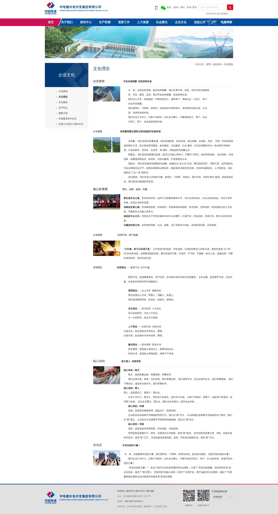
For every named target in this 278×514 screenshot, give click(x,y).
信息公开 (200, 22)
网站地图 (150, 491)
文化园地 (63, 91)
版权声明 (130, 491)
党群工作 (124, 22)
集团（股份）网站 (176, 7)
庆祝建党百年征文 (68, 118)
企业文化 (181, 22)
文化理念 (63, 97)
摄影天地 (63, 113)
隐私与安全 (140, 491)
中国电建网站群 (219, 491)
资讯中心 (86, 22)
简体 (189, 7)
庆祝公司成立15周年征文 (71, 124)
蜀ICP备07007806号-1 (134, 501)
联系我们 (121, 491)
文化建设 (63, 102)
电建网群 (226, 22)
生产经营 (105, 22)
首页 (51, 22)
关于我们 (67, 22)
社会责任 (162, 22)
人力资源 (143, 22)
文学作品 (63, 107)
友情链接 (217, 497)
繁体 (194, 7)
